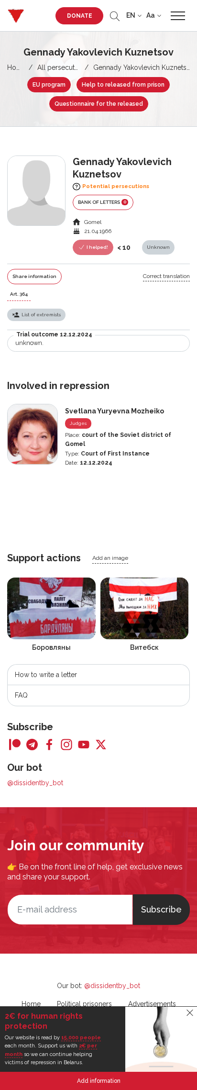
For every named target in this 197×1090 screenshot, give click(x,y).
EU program (49, 84)
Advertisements (152, 1004)
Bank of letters (102, 202)
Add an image (110, 558)
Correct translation (166, 276)
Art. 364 (19, 294)
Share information (34, 276)
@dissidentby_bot (35, 783)
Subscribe (161, 909)
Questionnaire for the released (99, 103)
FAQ (21, 695)
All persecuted (60, 67)
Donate (79, 15)
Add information (98, 1081)
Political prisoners (84, 1004)
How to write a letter (46, 674)
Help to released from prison (123, 84)
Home (16, 67)
